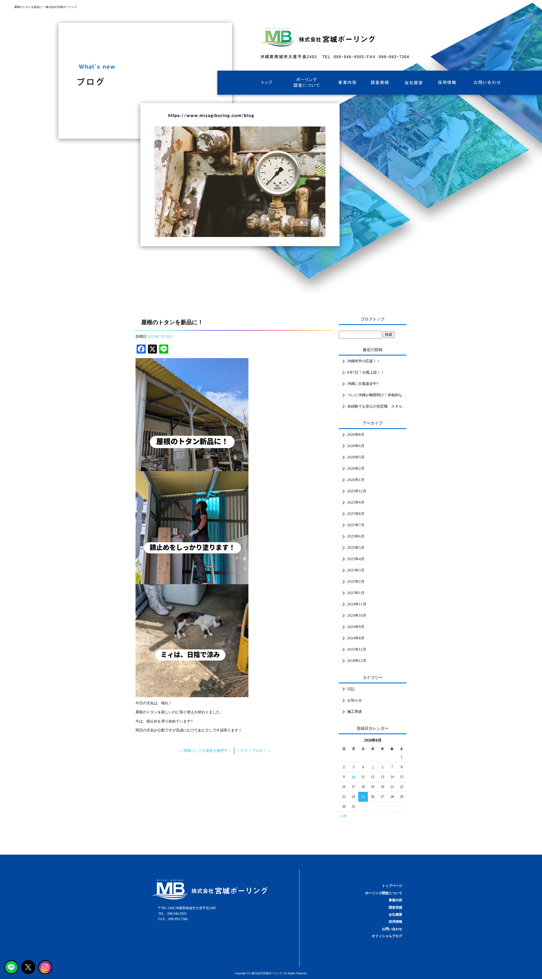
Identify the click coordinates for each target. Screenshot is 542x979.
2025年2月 (355, 581)
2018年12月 (356, 661)
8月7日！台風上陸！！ (365, 372)
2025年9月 (355, 502)
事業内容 (346, 83)
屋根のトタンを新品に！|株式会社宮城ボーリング (45, 6)
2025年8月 (355, 514)
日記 (351, 689)
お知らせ (354, 700)
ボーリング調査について (306, 83)
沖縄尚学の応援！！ (363, 361)
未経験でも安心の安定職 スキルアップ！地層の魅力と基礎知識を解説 (376, 406)
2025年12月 (356, 491)
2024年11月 (356, 604)
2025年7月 (355, 525)
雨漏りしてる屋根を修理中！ (205, 750)
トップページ (267, 83)
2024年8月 (355, 638)
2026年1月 (355, 480)
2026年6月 (355, 446)
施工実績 (354, 711)
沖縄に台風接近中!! (363, 384)
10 (353, 777)
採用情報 (447, 83)
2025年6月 (355, 536)
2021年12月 (356, 649)
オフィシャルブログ (387, 936)
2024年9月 (355, 627)
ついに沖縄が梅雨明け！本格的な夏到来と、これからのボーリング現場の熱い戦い (376, 395)
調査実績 (380, 83)
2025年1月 (355, 593)
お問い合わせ (485, 83)
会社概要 (413, 83)
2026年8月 (355, 434)
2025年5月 (355, 547)
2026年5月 (355, 457)
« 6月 (343, 816)
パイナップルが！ (254, 750)
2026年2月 (355, 468)
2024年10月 (356, 615)
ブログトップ (372, 319)
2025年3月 (355, 570)
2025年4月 (355, 559)
